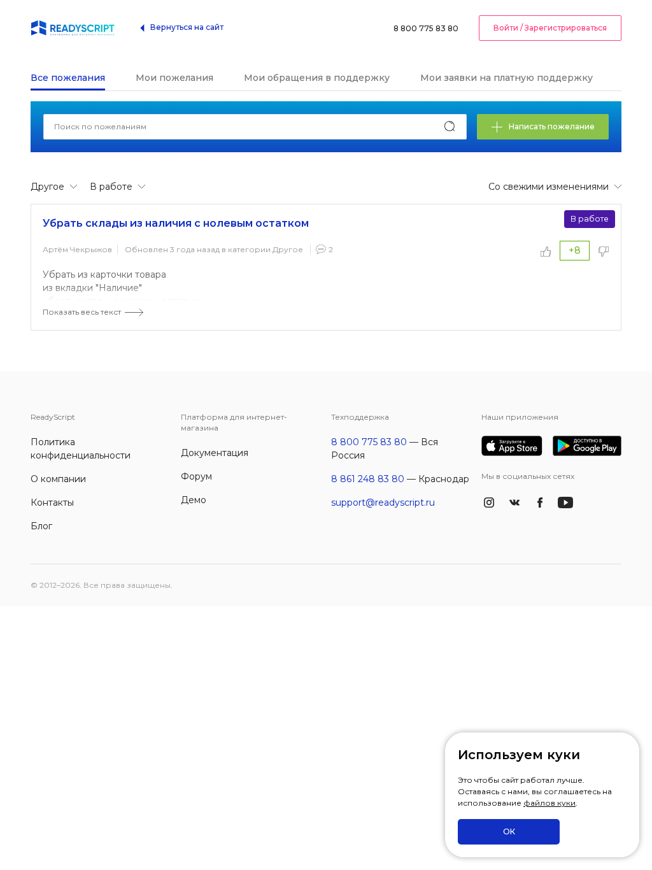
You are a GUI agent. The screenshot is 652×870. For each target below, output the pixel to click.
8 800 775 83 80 (425, 28)
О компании (58, 479)
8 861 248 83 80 (367, 479)
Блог (41, 526)
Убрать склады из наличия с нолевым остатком (176, 223)
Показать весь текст (82, 312)
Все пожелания (68, 77)
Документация (214, 453)
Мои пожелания (174, 77)
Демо (193, 500)
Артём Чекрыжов (77, 249)
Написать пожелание (552, 126)
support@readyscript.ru (383, 502)
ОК (509, 831)
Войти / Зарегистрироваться (550, 27)
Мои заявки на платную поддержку (506, 77)
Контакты (52, 502)
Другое (288, 249)
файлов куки (549, 803)
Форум (196, 476)
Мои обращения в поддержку (317, 77)
